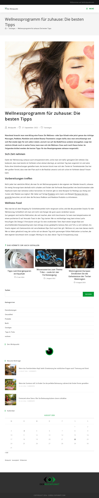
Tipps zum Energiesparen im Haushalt (19, 272)
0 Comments (32, 371)
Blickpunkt (12, 128)
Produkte (51, 194)
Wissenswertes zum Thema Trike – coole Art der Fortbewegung (49, 272)
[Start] (6, 28)
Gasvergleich (15, 460)
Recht (7, 323)
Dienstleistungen (10, 310)
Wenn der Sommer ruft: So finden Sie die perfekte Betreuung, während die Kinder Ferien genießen (53, 383)
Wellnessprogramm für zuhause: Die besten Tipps (34, 28)
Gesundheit (9, 314)
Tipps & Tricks (10, 332)
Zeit (19, 142)
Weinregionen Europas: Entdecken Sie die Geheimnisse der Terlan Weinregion (79, 275)
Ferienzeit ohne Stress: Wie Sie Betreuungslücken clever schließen (42, 398)
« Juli (6, 453)
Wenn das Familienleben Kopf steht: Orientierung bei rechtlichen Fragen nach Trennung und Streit (54, 368)
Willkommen (23, 460)
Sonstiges (48, 128)
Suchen (7, 290)
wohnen (8, 336)
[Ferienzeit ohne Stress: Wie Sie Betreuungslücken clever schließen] (10, 399)
